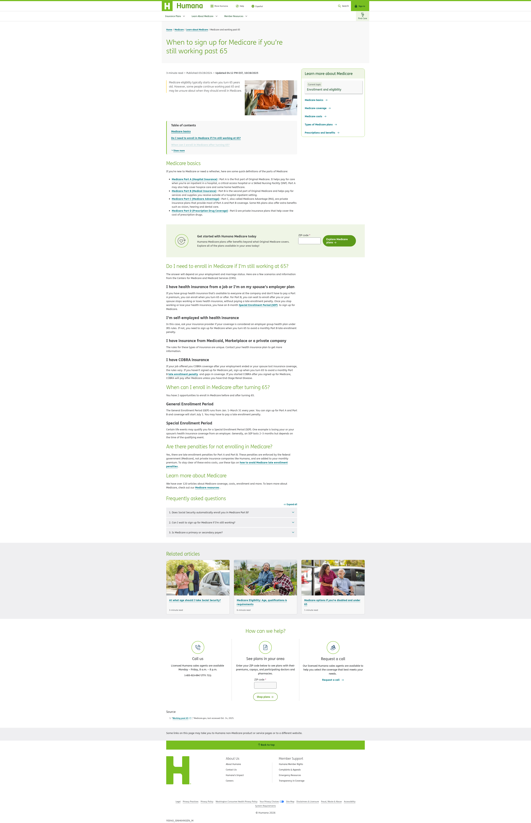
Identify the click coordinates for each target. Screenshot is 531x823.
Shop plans (263, 697)
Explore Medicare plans (337, 240)
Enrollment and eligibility (324, 89)
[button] (333, 658)
